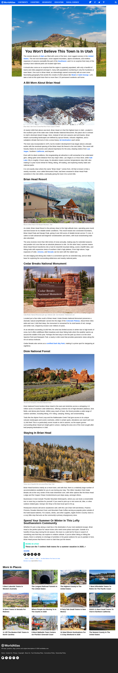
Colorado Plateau (73, 321)
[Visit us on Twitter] (10, 657)
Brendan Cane (27, 561)
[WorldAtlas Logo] (9, 2)
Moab (74, 75)
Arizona (40, 252)
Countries (35, 2)
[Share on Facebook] (28, 554)
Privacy (15, 653)
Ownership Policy (61, 653)
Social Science (72, 2)
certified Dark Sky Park (56, 343)
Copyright (21, 653)
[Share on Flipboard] (25, 554)
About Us (27, 653)
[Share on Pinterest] (35, 554)
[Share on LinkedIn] (39, 554)
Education (59, 2)
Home (3, 653)
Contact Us (9, 653)
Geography (47, 2)
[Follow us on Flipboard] (2, 657)
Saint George (83, 75)
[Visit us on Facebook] (6, 657)
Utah (42, 56)
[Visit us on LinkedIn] (17, 657)
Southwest (62, 61)
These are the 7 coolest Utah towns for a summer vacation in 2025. (54, 547)
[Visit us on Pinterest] (13, 657)
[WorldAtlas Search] (116, 2)
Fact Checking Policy (37, 653)
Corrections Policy (49, 653)
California (40, 151)
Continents (23, 2)
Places (40, 561)
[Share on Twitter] (32, 554)
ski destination (65, 140)
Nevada (51, 252)
